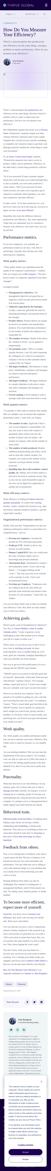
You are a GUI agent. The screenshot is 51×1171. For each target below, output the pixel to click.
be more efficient (26, 210)
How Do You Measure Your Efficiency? (20, 970)
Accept (25, 1152)
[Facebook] (27, 1002)
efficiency (9, 984)
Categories (9, 14)
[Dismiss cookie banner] (41, 1081)
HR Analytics (30, 274)
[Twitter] (34, 1002)
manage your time (11, 791)
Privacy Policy (35, 1120)
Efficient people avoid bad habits (17, 819)
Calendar (27, 973)
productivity (33, 110)
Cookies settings (25, 1145)
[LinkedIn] (41, 1002)
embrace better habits (36, 961)
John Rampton (18, 61)
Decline (25, 1159)
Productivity (22, 984)
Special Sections (30, 14)
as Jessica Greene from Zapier (19, 156)
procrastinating (21, 826)
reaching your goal (23, 648)
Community (10, 23)
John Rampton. (41, 973)
